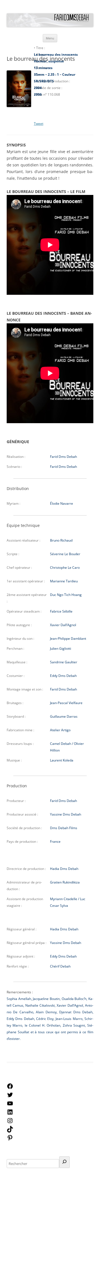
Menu (50, 38)
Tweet (38, 123)
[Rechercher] (64, 1162)
